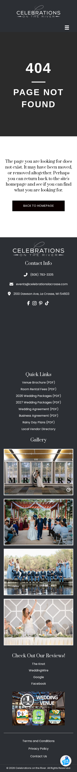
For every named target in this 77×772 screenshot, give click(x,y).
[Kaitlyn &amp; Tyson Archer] (38, 522)
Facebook (38, 683)
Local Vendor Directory (38, 429)
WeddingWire (38, 670)
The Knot (38, 664)
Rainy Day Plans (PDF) (38, 422)
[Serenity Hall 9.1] (38, 622)
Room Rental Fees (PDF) (38, 389)
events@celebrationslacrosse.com (42, 284)
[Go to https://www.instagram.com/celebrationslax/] (34, 303)
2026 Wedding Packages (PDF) (38, 396)
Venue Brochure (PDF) (38, 382)
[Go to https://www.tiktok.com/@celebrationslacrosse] (47, 303)
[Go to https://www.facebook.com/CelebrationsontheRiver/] (28, 303)
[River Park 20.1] (38, 572)
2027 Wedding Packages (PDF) (38, 402)
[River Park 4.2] (38, 472)
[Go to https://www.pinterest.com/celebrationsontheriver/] (40, 303)
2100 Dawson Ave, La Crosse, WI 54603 (41, 294)
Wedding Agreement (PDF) (38, 409)
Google (38, 677)
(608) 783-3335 (41, 274)
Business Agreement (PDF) (38, 415)
